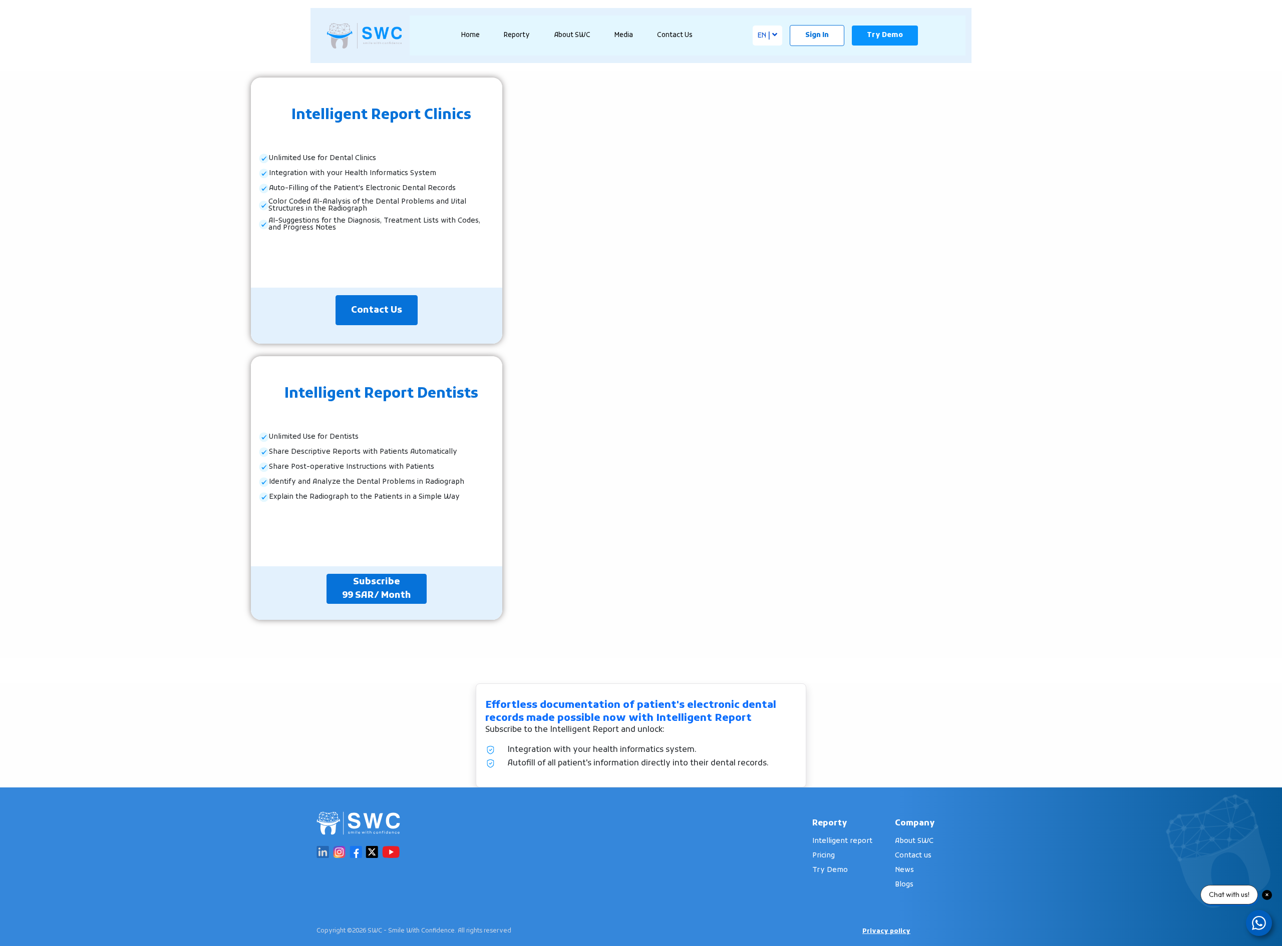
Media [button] (623, 35)
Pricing (823, 855)
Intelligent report (842, 841)
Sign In (817, 35)
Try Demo (885, 35)
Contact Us (675, 35)
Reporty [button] (517, 35)
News (904, 870)
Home (470, 35)
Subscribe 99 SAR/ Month (376, 588)
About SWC (914, 841)
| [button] (765, 36)
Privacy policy (886, 931)
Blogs (904, 884)
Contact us (913, 855)
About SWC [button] (572, 35)
